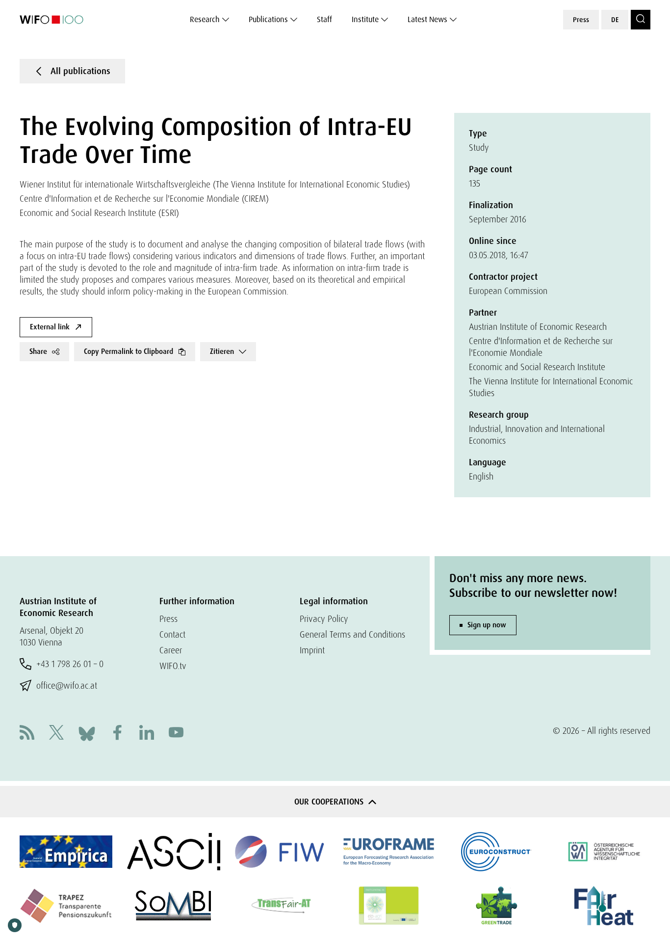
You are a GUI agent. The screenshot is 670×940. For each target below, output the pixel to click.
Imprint (312, 650)
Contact (172, 634)
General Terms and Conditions (352, 634)
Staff (324, 19)
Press (581, 19)
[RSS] (27, 733)
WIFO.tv (172, 665)
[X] (56, 733)
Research (205, 19)
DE (614, 19)
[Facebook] (117, 733)
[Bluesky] (86, 732)
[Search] (640, 19)
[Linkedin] (146, 733)
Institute (365, 19)
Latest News (427, 19)
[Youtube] (176, 733)
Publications (268, 19)
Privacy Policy (324, 618)
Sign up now (486, 625)
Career (170, 650)
